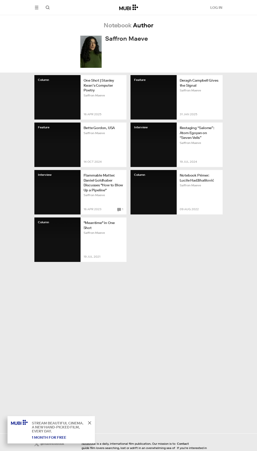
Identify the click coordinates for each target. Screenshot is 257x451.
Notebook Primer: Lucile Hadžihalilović (197, 178)
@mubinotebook (52, 443)
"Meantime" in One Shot (99, 225)
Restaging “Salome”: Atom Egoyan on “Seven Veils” (197, 133)
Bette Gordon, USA (99, 128)
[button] (36, 7)
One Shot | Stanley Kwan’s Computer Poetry (99, 85)
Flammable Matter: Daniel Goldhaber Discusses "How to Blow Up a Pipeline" (103, 182)
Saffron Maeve (94, 95)
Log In (216, 7)
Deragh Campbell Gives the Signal (199, 83)
